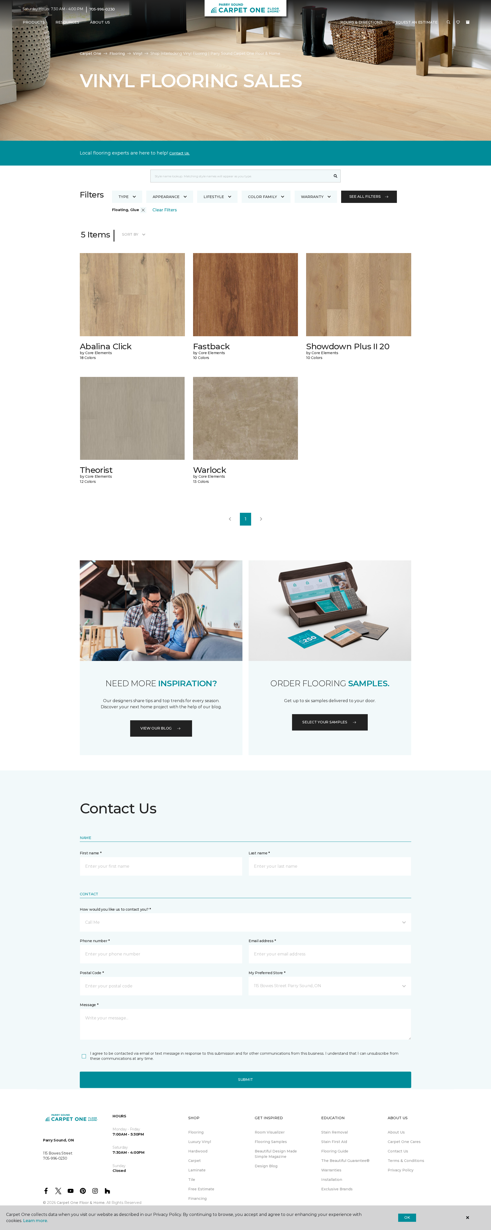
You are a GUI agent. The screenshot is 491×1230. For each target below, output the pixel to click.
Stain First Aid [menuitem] (334, 1141)
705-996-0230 (102, 9)
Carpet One (90, 53)
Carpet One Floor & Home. (81, 1202)
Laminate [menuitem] (197, 1170)
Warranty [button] (312, 196)
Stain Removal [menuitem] (334, 1132)
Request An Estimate (415, 22)
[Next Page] (261, 519)
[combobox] (240, 176)
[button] (448, 22)
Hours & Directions (361, 22)
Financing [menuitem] (197, 1198)
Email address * (262, 941)
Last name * (259, 853)
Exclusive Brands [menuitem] (337, 1189)
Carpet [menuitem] (194, 1160)
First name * (91, 853)
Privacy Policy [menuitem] (401, 1170)
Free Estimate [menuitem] (201, 1189)
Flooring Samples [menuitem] (271, 1141)
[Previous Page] (230, 519)
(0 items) (468, 22)
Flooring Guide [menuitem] (334, 1151)
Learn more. (35, 1220)
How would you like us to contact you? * (115, 909)
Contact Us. (179, 153)
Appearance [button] (166, 196)
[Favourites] (458, 22)
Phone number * (95, 941)
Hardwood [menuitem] (197, 1151)
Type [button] (123, 196)
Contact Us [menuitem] (398, 1151)
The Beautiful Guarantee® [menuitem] (345, 1160)
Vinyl (137, 53)
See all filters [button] (365, 196)
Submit (245, 1079)
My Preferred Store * (267, 973)
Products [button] (34, 22)
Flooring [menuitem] (196, 1132)
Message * (89, 1005)
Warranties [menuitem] (331, 1170)
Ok (407, 1217)
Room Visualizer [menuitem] (270, 1132)
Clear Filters (164, 210)
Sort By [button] (130, 234)
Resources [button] (67, 22)
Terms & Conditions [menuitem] (406, 1160)
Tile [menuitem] (191, 1179)
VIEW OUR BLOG (156, 728)
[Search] (336, 176)
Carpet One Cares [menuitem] (404, 1141)
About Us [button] (100, 22)
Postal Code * (92, 973)
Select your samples (324, 722)
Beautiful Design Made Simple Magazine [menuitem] (276, 1154)
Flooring (117, 53)
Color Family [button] (262, 196)
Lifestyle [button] (214, 196)
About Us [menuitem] (396, 1132)
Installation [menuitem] (331, 1179)
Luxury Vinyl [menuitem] (199, 1141)
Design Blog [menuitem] (266, 1166)
